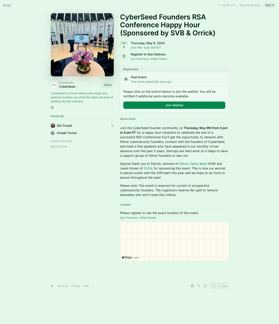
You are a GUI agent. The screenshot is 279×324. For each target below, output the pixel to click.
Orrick (148, 168)
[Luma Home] (7, 5)
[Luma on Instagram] (192, 285)
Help (86, 285)
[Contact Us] (205, 285)
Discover (63, 285)
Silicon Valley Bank (193, 164)
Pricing (76, 285)
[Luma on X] (198, 285)
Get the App (219, 285)
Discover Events (249, 5)
